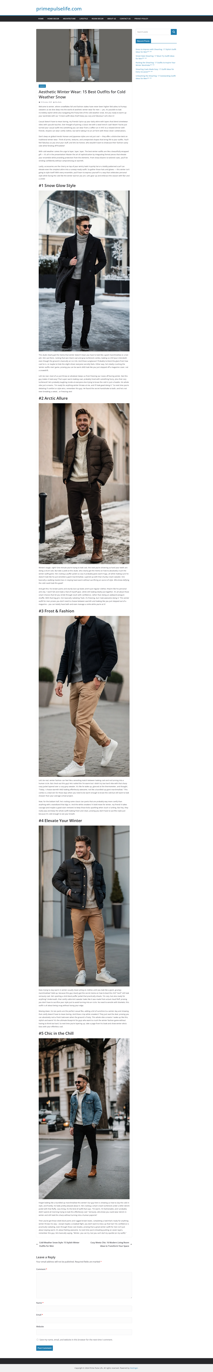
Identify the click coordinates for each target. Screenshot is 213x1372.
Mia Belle (58, 102)
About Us (111, 18)
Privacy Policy (141, 18)
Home (41, 18)
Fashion (42, 86)
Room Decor (97, 18)
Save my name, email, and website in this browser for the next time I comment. (76, 1339)
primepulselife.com (59, 8)
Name (40, 1303)
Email (39, 1314)
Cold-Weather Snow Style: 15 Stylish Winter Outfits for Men (59, 1244)
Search (174, 32)
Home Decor (53, 18)
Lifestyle (84, 18)
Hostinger (134, 1368)
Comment (41, 1269)
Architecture (69, 18)
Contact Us (125, 18)
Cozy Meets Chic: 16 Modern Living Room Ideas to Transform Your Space (109, 1244)
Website (40, 1326)
